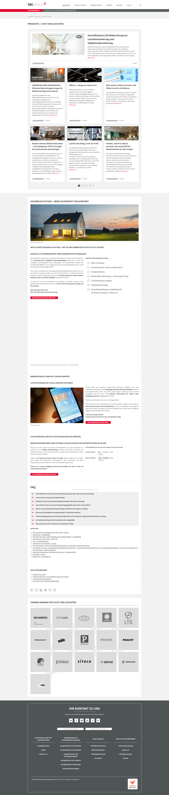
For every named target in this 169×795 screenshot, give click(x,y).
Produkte (37, 16)
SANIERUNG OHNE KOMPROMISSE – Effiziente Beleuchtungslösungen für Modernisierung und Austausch (47, 88)
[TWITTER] (45, 590)
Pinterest (92, 720)
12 (84, 662)
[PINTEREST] (50, 590)
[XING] (36, 590)
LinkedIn (71, 720)
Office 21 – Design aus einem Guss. (83, 85)
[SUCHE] (140, 5)
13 (106, 662)
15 (40, 684)
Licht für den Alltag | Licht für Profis (84, 143)
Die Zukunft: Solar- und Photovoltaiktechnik (46, 581)
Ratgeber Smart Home (39, 574)
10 (40, 662)
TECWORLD (37, 4)
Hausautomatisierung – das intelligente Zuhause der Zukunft (51, 577)
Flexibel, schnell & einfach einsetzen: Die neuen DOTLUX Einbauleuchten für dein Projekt (119, 146)
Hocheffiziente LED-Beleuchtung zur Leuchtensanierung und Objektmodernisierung (108, 39)
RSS (98, 720)
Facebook (76, 720)
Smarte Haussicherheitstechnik (42, 579)
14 (128, 662)
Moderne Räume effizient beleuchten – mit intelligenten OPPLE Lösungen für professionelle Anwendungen (47, 146)
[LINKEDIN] (41, 590)
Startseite (30, 16)
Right (93, 185)
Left (76, 185)
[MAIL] (54, 590)
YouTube (87, 720)
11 (62, 662)
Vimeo (82, 720)
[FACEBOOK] (31, 590)
